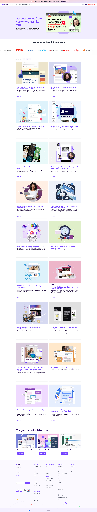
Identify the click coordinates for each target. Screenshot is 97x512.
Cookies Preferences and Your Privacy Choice (21, 510)
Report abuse (36, 500)
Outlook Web (60, 491)
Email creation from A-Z (49, 478)
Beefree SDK (73, 464)
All (24, 59)
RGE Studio (36, 464)
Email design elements (49, 485)
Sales (34, 488)
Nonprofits (35, 483)
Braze (59, 471)
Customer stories (48, 468)
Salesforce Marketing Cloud (62, 497)
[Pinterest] (18, 475)
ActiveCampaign (60, 468)
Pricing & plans (36, 471)
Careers (17, 470)
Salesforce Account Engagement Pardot (61, 495)
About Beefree (18, 467)
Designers (35, 481)
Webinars (47, 473)
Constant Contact (61, 478)
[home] (5, 4)
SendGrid (59, 499)
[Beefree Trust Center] (17, 490)
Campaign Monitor (61, 475)
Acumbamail (60, 466)
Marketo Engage (60, 489)
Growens (48, 510)
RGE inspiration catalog (37, 466)
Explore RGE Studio (91, 4)
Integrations (35, 468)
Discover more (65, 1)
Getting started (48, 480)
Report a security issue (37, 498)
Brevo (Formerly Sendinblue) (62, 473)
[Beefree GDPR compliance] (21, 490)
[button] (12, 4)
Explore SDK (84, 4)
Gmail (59, 480)
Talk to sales (20, 453)
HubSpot (59, 482)
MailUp (59, 487)
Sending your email (49, 487)
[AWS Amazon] (24, 490)
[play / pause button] (91, 53)
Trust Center (18, 472)
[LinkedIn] (16, 475)
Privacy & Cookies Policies (10, 510)
